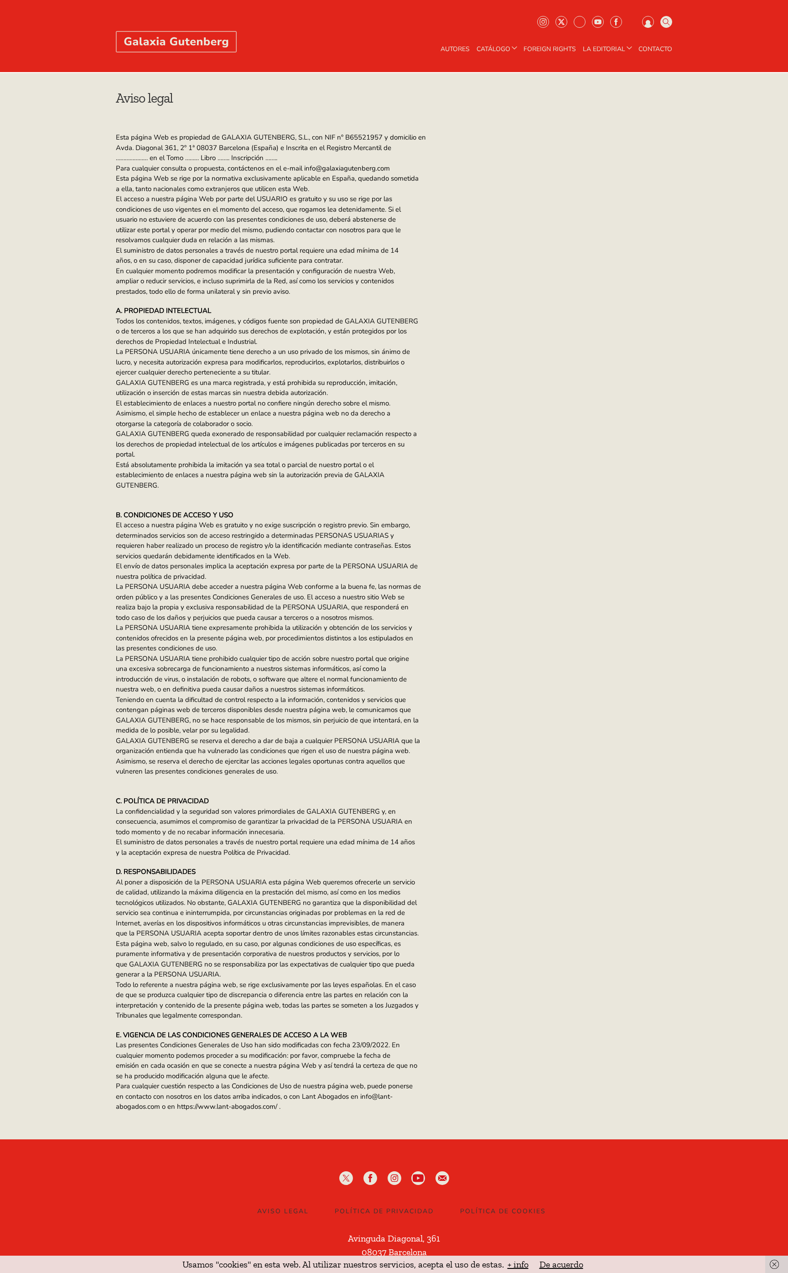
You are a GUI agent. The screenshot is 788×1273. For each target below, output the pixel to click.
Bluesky (580, 22)
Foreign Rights (550, 49)
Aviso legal (283, 1211)
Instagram (543, 22)
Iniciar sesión (648, 22)
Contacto (655, 49)
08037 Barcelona (394, 1252)
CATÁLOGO (493, 49)
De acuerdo (561, 1264)
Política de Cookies (503, 1211)
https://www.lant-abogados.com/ (227, 1106)
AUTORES (455, 49)
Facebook (616, 22)
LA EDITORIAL (604, 49)
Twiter (561, 22)
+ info (518, 1264)
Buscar (666, 22)
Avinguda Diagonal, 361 (394, 1238)
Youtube (598, 22)
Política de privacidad (384, 1211)
